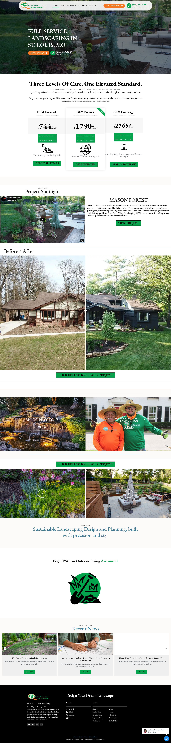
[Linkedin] (33, 724)
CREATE (63, 5)
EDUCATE (81, 5)
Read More (29, 672)
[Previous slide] (5, 648)
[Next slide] (166, 648)
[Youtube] (41, 724)
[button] (42, 493)
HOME (56, 5)
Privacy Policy (78, 737)
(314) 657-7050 (139, 4)
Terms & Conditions (90, 737)
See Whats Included (47, 136)
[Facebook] (29, 724)
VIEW (42, 427)
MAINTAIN (70, 5)
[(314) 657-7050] (129, 5)
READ (129, 427)
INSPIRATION (93, 5)
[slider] (85, 312)
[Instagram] (37, 724)
